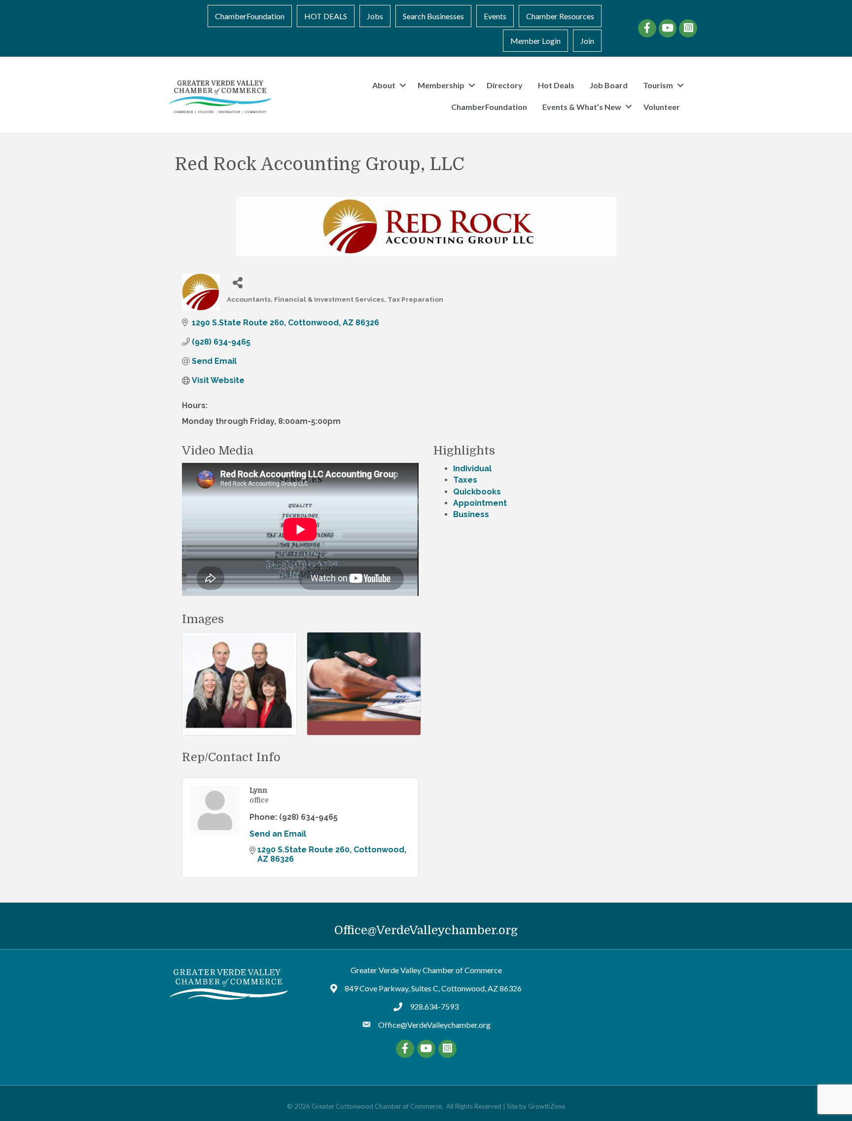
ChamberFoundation (249, 16)
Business (471, 514)
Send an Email (277, 834)
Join (587, 40)
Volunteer (661, 106)
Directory (505, 85)
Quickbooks (477, 491)
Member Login (535, 40)
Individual (472, 468)
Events (495, 16)
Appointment (480, 503)
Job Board (609, 85)
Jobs (375, 16)
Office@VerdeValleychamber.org (426, 930)
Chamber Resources (560, 16)
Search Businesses (433, 16)
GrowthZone (546, 1106)
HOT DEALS (325, 16)
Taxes (465, 480)
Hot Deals (556, 85)
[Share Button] (238, 282)
